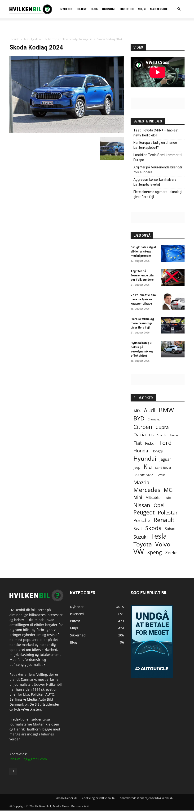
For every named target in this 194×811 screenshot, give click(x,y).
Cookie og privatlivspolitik (98, 798)
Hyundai (144, 458)
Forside (14, 39)
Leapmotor (143, 475)
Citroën (142, 426)
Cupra (162, 427)
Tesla (159, 536)
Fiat (137, 443)
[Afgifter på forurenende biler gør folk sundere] (173, 277)
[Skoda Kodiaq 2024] (66, 132)
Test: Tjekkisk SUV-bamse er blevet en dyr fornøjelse (58, 39)
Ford (165, 442)
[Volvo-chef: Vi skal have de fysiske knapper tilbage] (174, 301)
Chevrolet (154, 419)
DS (151, 435)
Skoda (153, 527)
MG (168, 489)
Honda (140, 450)
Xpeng (154, 552)
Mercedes (146, 489)
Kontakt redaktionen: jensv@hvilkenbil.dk (146, 798)
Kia (148, 466)
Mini (137, 497)
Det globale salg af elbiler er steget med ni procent (143, 251)
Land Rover (163, 467)
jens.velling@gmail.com (28, 759)
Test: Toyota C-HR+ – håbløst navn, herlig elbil (156, 132)
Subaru (170, 528)
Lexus (161, 475)
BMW (166, 410)
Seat (137, 528)
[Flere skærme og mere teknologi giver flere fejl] (173, 325)
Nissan (141, 505)
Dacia (139, 434)
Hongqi (157, 451)
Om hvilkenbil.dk (66, 798)
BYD (139, 418)
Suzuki (140, 536)
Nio (168, 498)
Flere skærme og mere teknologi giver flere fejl (157, 194)
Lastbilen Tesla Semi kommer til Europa (157, 157)
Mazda (141, 482)
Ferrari (174, 435)
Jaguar (165, 459)
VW (138, 551)
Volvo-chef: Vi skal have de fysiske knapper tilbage (143, 299)
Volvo (162, 544)
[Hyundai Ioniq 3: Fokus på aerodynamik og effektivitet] (173, 349)
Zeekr (171, 552)
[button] (179, 9)
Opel (159, 505)
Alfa (137, 410)
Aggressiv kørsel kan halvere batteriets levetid (154, 182)
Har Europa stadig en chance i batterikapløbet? (155, 145)
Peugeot (143, 512)
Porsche (141, 520)
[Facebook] (13, 771)
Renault (164, 519)
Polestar (168, 512)
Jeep (136, 467)
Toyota (142, 544)
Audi (149, 410)
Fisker (150, 443)
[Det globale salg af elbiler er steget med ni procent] (173, 253)
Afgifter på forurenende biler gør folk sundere (157, 169)
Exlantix (162, 435)
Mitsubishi (154, 497)
